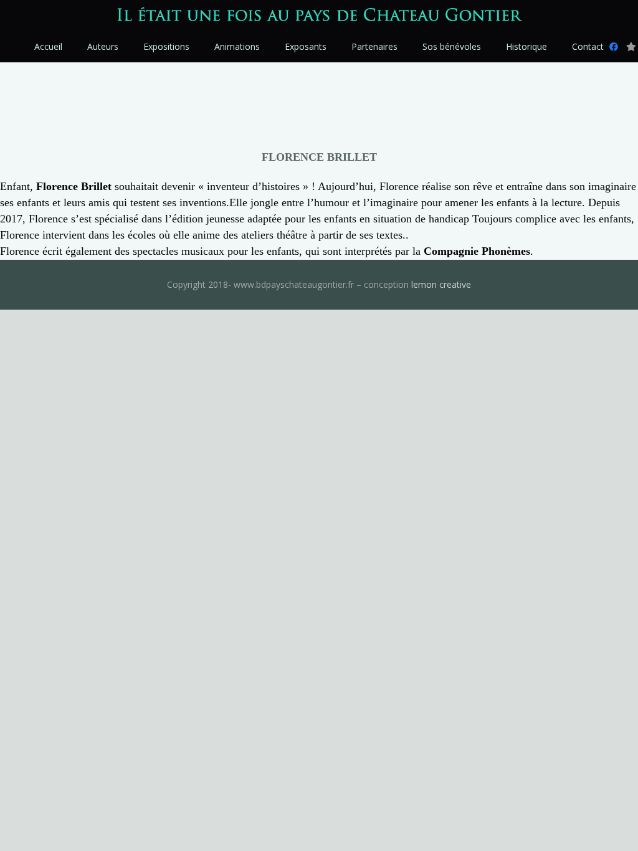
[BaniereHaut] (319, 15)
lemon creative (441, 284)
